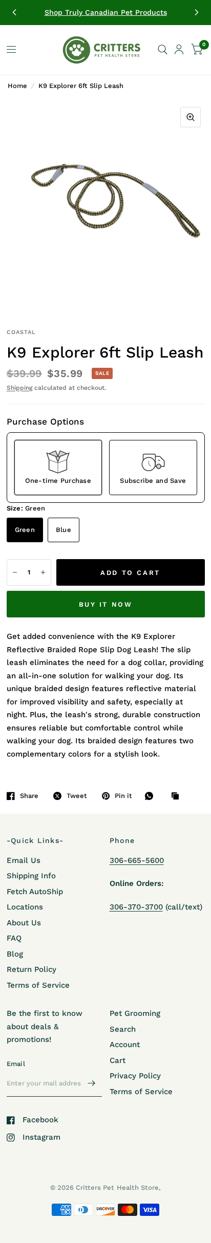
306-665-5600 (137, 860)
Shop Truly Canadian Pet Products (106, 12)
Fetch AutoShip (35, 891)
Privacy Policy (135, 1075)
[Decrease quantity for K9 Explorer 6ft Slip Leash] (15, 572)
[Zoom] (190, 117)
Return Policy (31, 969)
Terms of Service (38, 985)
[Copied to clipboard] (177, 796)
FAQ (14, 938)
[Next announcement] (196, 12)
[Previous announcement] (14, 12)
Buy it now (106, 604)
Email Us (23, 860)
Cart (117, 1060)
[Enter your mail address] (91, 1083)
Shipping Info (31, 875)
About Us (24, 922)
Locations (25, 907)
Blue (63, 530)
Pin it (123, 796)
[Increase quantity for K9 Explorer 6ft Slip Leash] (43, 572)
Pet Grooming (135, 1013)
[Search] (163, 50)
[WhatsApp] (151, 796)
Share (29, 796)
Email (16, 1064)
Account (125, 1044)
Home (17, 86)
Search (123, 1029)
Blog (15, 954)
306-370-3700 (136, 907)
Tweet (77, 796)
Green (25, 530)
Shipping (19, 387)
